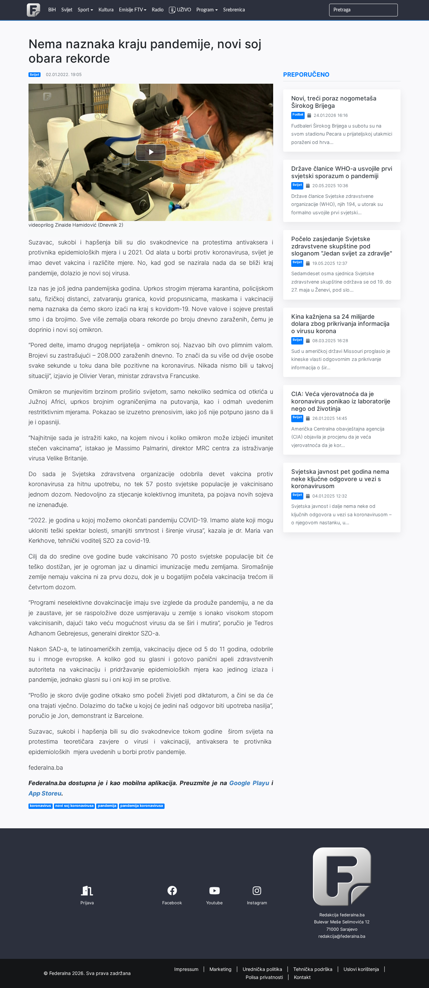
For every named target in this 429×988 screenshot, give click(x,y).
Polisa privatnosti (265, 977)
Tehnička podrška (313, 969)
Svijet (34, 74)
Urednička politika (263, 969)
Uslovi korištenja (362, 969)
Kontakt (302, 977)
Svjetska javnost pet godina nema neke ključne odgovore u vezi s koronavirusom (340, 478)
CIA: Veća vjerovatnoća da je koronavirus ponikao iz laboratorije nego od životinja (340, 401)
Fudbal (298, 114)
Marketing (221, 969)
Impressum (187, 969)
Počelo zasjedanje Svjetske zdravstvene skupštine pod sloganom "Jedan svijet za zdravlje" (341, 246)
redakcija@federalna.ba (341, 936)
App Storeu (44, 793)
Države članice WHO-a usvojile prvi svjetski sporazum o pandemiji (341, 172)
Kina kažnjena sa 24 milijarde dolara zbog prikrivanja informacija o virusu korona (340, 323)
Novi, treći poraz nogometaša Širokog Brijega (333, 102)
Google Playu (249, 782)
